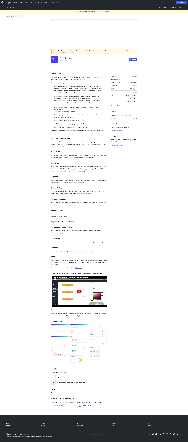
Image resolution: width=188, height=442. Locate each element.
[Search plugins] (21, 16)
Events (114, 423)
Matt (150, 423)
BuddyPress (151, 428)
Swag (114, 428)
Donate (115, 425)
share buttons (133, 95)
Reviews (62, 67)
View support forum (116, 130)
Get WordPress (181, 2)
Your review (114, 118)
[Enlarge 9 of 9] (105, 347)
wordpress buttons (132, 101)
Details (55, 67)
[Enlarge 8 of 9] (105, 339)
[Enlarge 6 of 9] (105, 326)
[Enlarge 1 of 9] (67, 326)
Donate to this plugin (116, 145)
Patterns (43, 428)
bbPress (150, 425)
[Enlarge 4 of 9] (86, 338)
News (7, 423)
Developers (80, 425)
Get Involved (116, 421)
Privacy (7, 428)
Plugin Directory (10, 7)
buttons (127, 95)
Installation (71, 67)
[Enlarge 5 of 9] (86, 357)
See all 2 (135, 92)
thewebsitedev (66, 60)
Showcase (43, 421)
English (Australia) (24, 434)
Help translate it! (107, 11)
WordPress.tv (81, 428)
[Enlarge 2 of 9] (67, 338)
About (7, 421)
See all (135, 118)
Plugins (43, 425)
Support (134, 67)
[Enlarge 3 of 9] (86, 326)
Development (81, 67)
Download (133, 59)
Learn (78, 421)
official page (78, 268)
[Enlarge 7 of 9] (105, 332)
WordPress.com (152, 421)
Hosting (8, 425)
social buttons (133, 98)
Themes (43, 423)
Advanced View (115, 105)
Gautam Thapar (86, 405)
